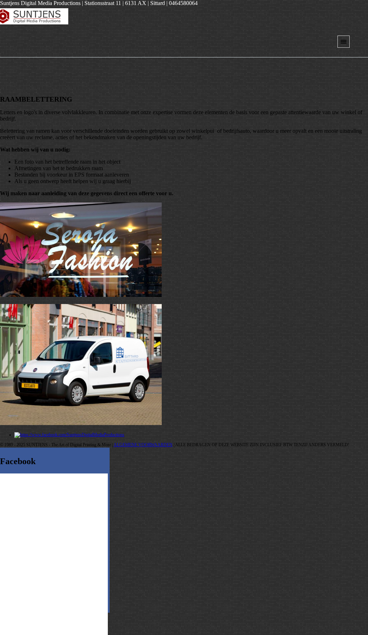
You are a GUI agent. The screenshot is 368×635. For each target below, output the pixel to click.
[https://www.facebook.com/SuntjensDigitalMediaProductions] (69, 434)
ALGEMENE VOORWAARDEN (143, 444)
